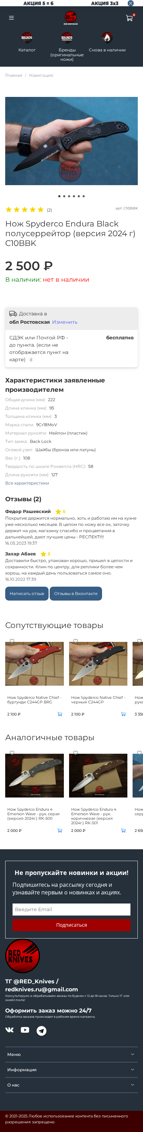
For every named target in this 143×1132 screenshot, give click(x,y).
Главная (13, 75)
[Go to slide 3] (69, 196)
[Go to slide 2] (64, 196)
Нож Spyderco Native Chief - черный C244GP (98, 699)
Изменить (64, 322)
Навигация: (41, 75)
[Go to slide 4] (74, 196)
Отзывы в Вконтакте (76, 593)
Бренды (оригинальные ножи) (67, 54)
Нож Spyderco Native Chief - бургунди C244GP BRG (34, 699)
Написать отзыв (27, 593)
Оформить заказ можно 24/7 (48, 1010)
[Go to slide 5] (79, 196)
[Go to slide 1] (59, 196)
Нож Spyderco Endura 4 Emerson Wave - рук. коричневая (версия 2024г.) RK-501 (93, 816)
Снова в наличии (107, 49)
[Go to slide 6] (84, 196)
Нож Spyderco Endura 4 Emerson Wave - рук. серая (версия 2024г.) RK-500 (33, 814)
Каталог (27, 49)
